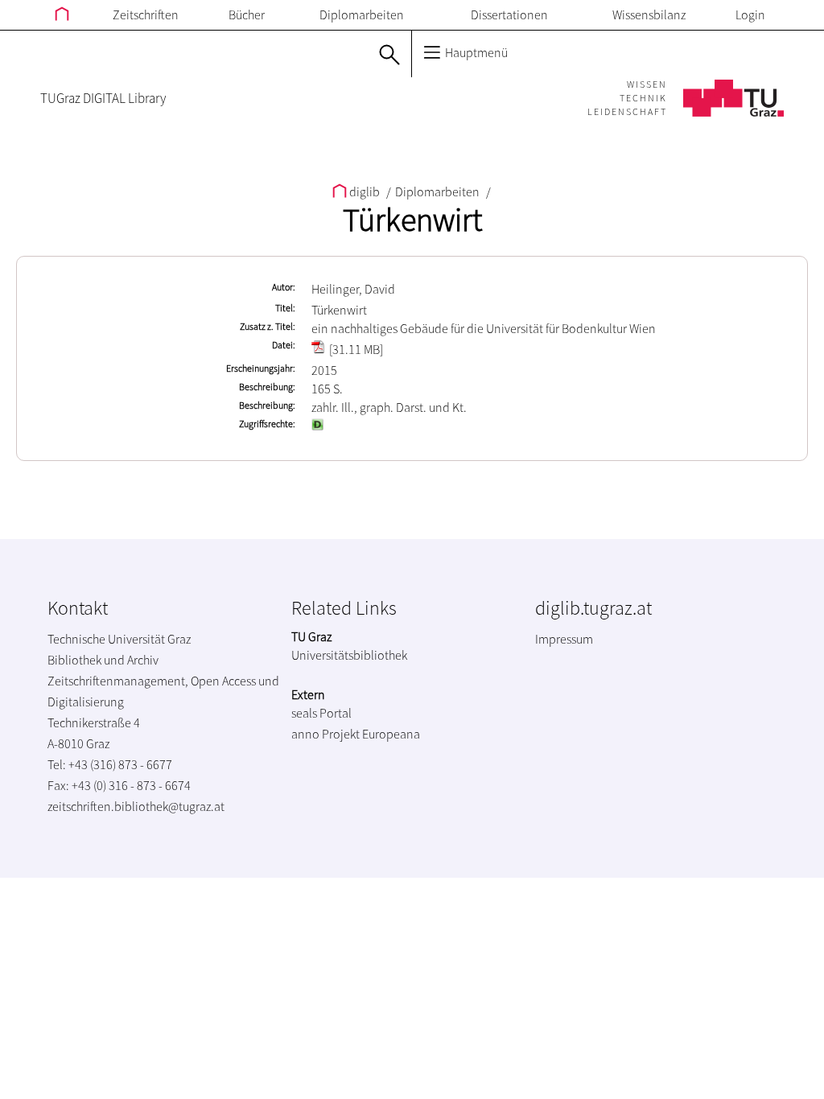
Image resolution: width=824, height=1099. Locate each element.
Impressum (564, 639)
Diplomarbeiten (361, 14)
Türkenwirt (412, 220)
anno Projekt (325, 734)
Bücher (247, 14)
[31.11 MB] (355, 349)
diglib (364, 191)
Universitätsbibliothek (349, 655)
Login (750, 14)
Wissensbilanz (649, 14)
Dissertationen (509, 14)
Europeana (391, 734)
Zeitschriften (146, 14)
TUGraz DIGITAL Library (103, 98)
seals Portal (321, 713)
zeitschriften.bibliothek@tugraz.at (136, 806)
